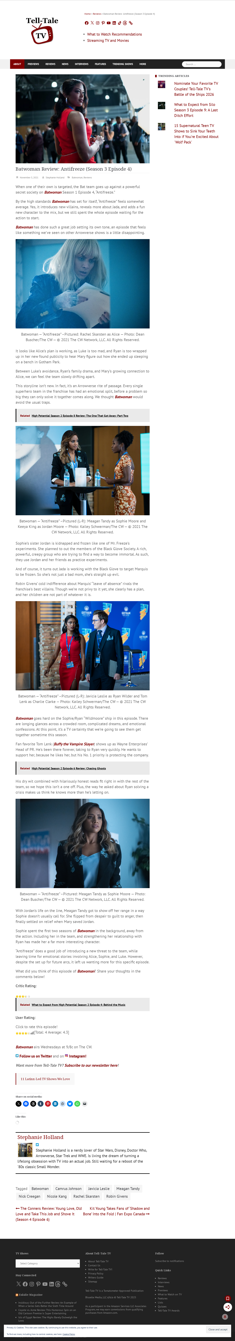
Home (87, 13)
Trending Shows (123, 64)
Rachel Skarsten (86, 1196)
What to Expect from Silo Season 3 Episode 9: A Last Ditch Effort (196, 110)
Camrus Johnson (68, 1188)
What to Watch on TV (170, 1294)
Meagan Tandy (128, 1188)
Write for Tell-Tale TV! (100, 1269)
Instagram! (77, 1056)
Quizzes (162, 1306)
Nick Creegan (29, 1196)
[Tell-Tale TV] (42, 29)
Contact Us (94, 1265)
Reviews (97, 13)
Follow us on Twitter (36, 1056)
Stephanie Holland (55, 177)
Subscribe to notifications (169, 1261)
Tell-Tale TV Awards (169, 1310)
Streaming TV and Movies (108, 40)
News (65, 64)
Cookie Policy (69, 1334)
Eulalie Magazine (31, 1294)
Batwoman (77, 177)
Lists (160, 1302)
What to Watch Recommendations (114, 34)
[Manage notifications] (225, 1317)
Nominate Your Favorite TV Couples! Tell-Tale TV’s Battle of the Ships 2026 (196, 89)
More (143, 64)
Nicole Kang (57, 1196)
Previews (33, 64)
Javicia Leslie (99, 1188)
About (17, 64)
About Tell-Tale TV (98, 1261)
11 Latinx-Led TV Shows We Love (45, 1079)
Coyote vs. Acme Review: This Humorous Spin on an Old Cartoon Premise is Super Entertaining (47, 1311)
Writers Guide (95, 1277)
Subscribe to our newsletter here (90, 1065)
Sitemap (92, 1281)
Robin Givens (117, 1196)
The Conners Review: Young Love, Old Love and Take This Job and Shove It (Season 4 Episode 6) (49, 1214)
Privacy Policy (95, 1273)
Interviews (81, 64)
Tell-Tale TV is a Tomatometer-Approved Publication (114, 1290)
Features (100, 64)
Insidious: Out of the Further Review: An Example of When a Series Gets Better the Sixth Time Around (47, 1304)
